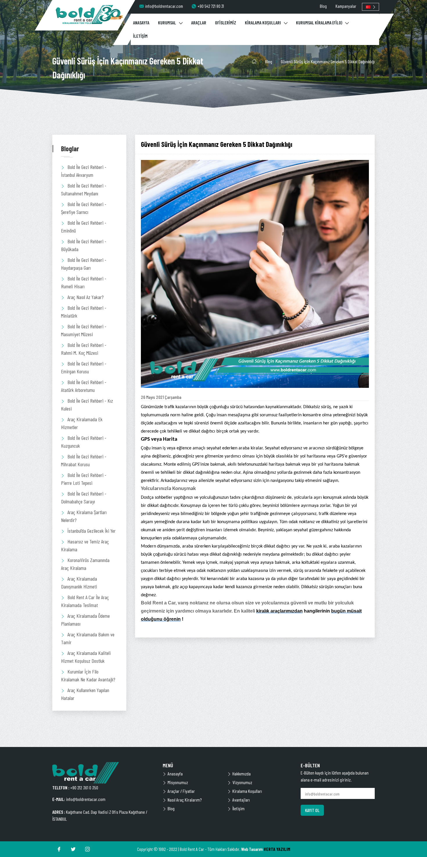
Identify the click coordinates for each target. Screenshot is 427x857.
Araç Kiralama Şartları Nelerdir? (84, 516)
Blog (323, 6)
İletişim (238, 808)
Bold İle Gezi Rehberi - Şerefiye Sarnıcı (83, 208)
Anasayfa (175, 773)
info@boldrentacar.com (164, 6)
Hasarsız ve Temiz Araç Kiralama (85, 545)
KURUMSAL (167, 22)
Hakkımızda (241, 773)
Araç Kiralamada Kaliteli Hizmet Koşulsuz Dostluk (86, 657)
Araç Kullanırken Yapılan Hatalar (85, 694)
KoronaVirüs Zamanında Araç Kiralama (85, 564)
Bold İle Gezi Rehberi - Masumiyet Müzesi (83, 330)
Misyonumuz (178, 782)
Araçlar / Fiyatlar (181, 791)
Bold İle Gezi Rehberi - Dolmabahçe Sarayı (83, 497)
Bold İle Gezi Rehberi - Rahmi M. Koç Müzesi (83, 349)
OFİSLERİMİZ (225, 22)
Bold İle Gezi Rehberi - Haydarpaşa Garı (83, 264)
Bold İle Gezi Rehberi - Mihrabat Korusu (83, 460)
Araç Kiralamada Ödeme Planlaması (85, 620)
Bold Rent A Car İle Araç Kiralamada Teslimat (85, 601)
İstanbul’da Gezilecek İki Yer (91, 530)
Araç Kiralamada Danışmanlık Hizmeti (79, 582)
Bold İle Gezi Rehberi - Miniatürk (83, 312)
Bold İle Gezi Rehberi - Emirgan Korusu (83, 367)
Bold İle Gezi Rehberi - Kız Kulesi (87, 404)
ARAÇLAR (198, 22)
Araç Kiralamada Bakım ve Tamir (87, 638)
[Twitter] (73, 849)
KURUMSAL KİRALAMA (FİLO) (319, 22)
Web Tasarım (252, 849)
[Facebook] (59, 849)
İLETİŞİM (140, 36)
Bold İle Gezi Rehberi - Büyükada (83, 245)
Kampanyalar (346, 6)
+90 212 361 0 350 (84, 787)
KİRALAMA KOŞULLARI (263, 22)
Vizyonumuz (242, 782)
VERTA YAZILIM (277, 849)
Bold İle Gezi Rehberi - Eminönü (83, 226)
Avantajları (241, 799)
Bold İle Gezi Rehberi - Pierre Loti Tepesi (83, 479)
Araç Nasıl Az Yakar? (85, 297)
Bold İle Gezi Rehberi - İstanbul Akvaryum (83, 171)
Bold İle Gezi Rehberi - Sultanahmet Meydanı (83, 189)
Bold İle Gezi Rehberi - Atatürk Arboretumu (83, 386)
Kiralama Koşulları (247, 791)
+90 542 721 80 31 (211, 6)
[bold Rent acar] (103, 772)
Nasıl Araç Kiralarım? (185, 799)
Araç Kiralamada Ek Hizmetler (82, 423)
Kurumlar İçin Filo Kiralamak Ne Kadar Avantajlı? (88, 675)
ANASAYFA (141, 22)
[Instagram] (87, 849)
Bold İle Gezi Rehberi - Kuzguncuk (83, 442)
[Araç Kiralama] (89, 14)
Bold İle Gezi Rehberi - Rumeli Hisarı (83, 282)
